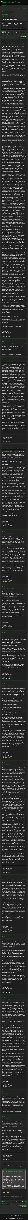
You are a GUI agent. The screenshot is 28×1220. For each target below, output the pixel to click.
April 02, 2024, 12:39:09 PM (7, 635)
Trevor (4, 1164)
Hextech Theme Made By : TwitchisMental (14, 1218)
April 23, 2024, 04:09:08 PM (7, 1168)
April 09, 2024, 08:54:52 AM (7, 764)
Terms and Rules (13, 1215)
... (16, 32)
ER (3, 341)
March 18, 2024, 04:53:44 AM (8, 361)
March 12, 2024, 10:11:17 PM (8, 343)
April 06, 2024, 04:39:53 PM (7, 685)
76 (2, 34)
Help (8, 1215)
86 (9, 34)
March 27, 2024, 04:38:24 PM (8, 588)
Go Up (2, 1201)
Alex (3, 41)
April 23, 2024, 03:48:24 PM (7, 1118)
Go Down (3, 32)
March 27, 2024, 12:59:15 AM (8, 533)
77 (5, 34)
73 (18, 32)
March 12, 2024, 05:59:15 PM (8, 43)
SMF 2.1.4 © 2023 (10, 1216)
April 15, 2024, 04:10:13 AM (7, 938)
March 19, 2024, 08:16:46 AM (8, 448)
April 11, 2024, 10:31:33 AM (7, 879)
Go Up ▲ (19, 1215)
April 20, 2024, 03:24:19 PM (7, 1093)
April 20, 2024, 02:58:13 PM (7, 999)
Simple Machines (17, 1216)
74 (21, 32)
